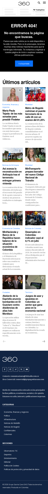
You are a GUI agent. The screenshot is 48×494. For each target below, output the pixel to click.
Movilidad (28, 104)
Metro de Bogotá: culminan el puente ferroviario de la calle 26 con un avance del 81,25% (35, 114)
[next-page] (44, 341)
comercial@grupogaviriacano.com (30, 379)
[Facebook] (4, 369)
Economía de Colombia (11, 228)
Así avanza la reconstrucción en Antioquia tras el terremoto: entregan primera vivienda (12, 176)
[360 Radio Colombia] (24, 359)
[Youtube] (27, 369)
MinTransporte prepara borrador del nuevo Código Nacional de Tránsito (34, 174)
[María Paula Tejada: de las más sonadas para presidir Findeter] (12, 94)
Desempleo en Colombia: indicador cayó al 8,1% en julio (34, 236)
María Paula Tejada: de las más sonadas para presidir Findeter (12, 115)
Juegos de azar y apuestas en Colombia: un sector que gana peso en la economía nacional (35, 303)
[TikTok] (16, 369)
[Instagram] (10, 369)
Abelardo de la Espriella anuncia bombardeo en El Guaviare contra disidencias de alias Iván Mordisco (11, 304)
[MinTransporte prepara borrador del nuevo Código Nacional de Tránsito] (35, 155)
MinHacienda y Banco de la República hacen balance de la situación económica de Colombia (11, 240)
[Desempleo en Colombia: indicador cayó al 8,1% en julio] (35, 218)
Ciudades (6, 292)
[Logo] (24, 3)
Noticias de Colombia (33, 228)
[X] (21, 369)
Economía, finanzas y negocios (10, 105)
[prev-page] (4, 341)
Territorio (28, 292)
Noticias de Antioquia (10, 165)
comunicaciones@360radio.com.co (24, 376)
